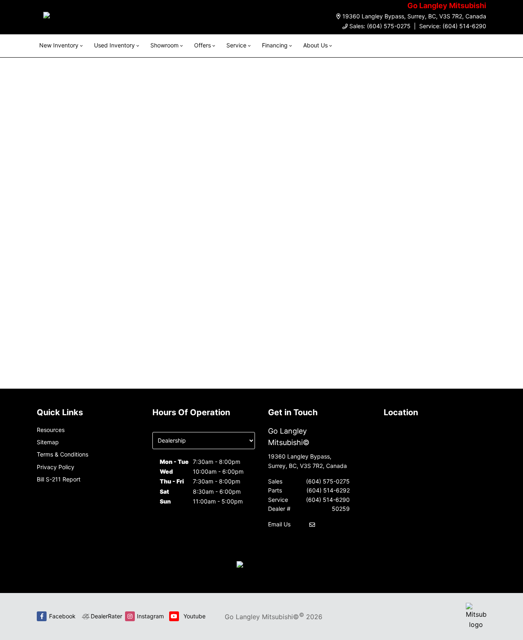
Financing (275, 45)
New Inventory (58, 45)
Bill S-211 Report (58, 479)
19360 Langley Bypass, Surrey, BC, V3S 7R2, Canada (414, 16)
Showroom (164, 45)
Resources (51, 429)
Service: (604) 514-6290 (452, 25)
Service (236, 45)
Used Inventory (114, 45)
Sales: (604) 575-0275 (380, 25)
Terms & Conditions (62, 454)
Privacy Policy (55, 466)
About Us (315, 45)
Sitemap (48, 442)
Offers (202, 45)
